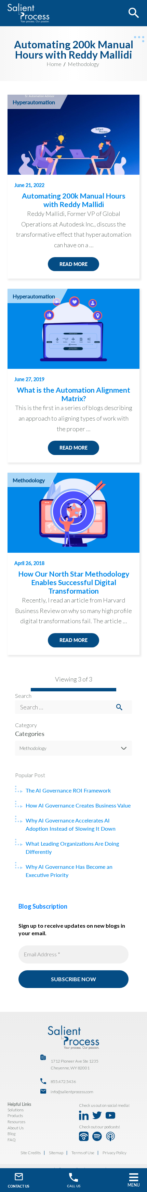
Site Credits (31, 1153)
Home (54, 64)
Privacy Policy (114, 1153)
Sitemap (56, 1153)
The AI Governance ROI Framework (68, 790)
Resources (16, 1121)
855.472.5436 (63, 1081)
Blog (11, 1133)
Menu (134, 1185)
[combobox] (73, 748)
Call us (73, 1186)
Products (15, 1115)
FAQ (12, 1139)
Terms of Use (82, 1153)
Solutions (16, 1109)
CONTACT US (18, 1186)
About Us (16, 1127)
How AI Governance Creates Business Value (78, 805)
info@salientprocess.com (72, 1091)
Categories (29, 733)
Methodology (83, 64)
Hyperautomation (34, 102)
